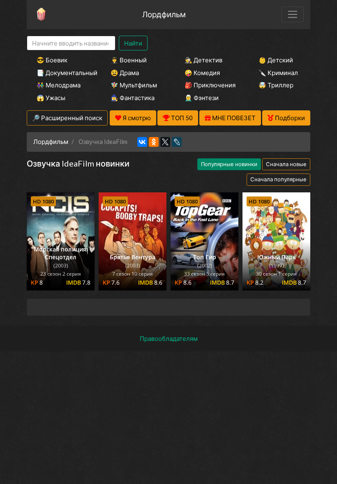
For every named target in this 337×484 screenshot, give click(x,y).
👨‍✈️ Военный (129, 60)
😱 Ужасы (51, 97)
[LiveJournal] (177, 142)
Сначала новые (286, 164)
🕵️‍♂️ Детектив (203, 60)
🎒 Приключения (210, 85)
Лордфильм (164, 14)
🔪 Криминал (278, 72)
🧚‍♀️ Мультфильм (134, 85)
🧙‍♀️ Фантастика (133, 97)
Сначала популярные (278, 179)
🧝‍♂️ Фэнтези (202, 97)
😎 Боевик (52, 60)
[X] (165, 142)
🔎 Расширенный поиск (67, 117)
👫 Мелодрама (59, 85)
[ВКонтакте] (142, 142)
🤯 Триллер (276, 85)
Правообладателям (169, 338)
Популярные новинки (229, 164)
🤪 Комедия (202, 72)
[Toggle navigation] (293, 14)
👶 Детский (276, 60)
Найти (133, 43)
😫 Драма (125, 72)
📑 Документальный (62, 72)
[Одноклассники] (154, 142)
